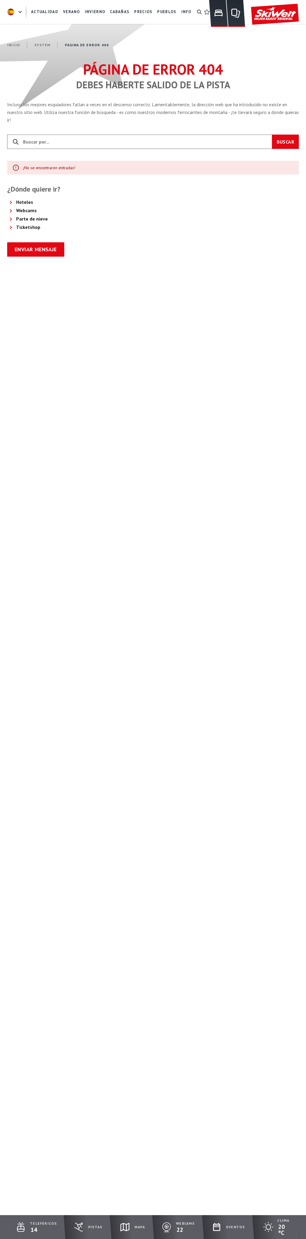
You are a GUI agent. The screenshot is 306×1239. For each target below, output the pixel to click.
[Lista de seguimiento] (207, 12)
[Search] (199, 12)
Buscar (285, 142)
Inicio (13, 45)
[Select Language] (15, 12)
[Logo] (275, 14)
